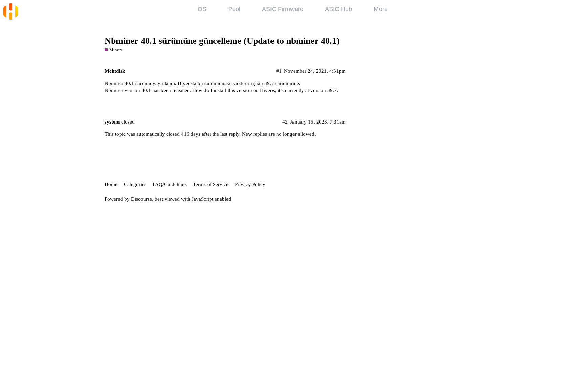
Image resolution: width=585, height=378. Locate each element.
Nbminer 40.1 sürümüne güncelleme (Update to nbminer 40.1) (222, 41)
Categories (135, 184)
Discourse (141, 199)
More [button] (381, 9)
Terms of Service (211, 184)
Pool (234, 9)
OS (202, 9)
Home (111, 184)
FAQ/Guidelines (170, 184)
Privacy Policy (250, 184)
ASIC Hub (338, 9)
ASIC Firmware (282, 9)
